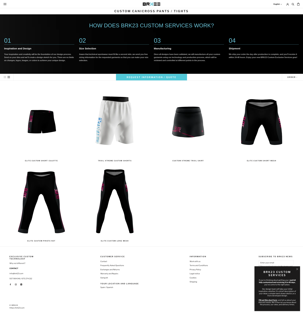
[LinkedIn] (21, 284)
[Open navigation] (5, 4)
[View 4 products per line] (9, 77)
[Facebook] (10, 284)
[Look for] (293, 4)
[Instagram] (16, 284)
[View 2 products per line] (5, 77)
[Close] (297, 269)
